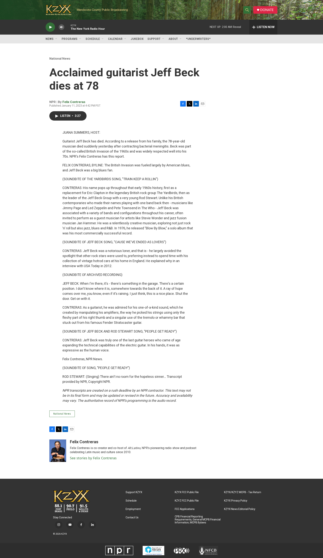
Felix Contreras (73, 102)
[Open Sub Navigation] (56, 38)
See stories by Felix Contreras (93, 458)
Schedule (93, 38)
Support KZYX (134, 492)
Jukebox (137, 38)
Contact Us (132, 517)
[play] (50, 27)
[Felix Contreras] (57, 450)
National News (59, 58)
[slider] (67, 27)
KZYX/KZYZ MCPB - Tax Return (242, 492)
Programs (70, 38)
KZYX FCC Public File (187, 492)
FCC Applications (185, 509)
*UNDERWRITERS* (198, 38)
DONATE (267, 10)
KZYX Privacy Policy (235, 500)
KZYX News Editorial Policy (239, 509)
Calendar (115, 38)
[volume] (61, 27)
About (173, 38)
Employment (133, 509)
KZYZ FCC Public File (187, 500)
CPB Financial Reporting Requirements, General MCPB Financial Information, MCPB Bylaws (198, 519)
